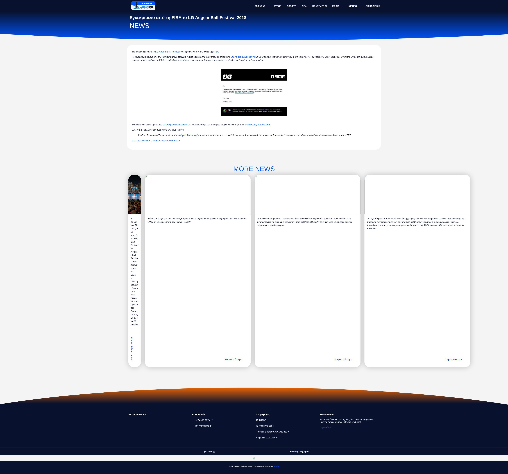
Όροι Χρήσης (209, 451)
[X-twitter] (149, 421)
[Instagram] (140, 421)
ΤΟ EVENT (260, 6)
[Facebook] (131, 421)
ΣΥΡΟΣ (277, 6)
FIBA (216, 51)
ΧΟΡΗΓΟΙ (352, 6)
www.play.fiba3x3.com (259, 124)
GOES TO (291, 6)
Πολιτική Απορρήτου (299, 451)
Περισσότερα (326, 427)
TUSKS (276, 466)
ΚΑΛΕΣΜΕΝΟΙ (319, 6)
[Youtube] (166, 421)
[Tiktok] (158, 421)
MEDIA (335, 6)
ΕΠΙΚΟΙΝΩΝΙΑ (373, 6)
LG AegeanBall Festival (167, 51)
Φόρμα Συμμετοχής (189, 135)
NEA (304, 6)
